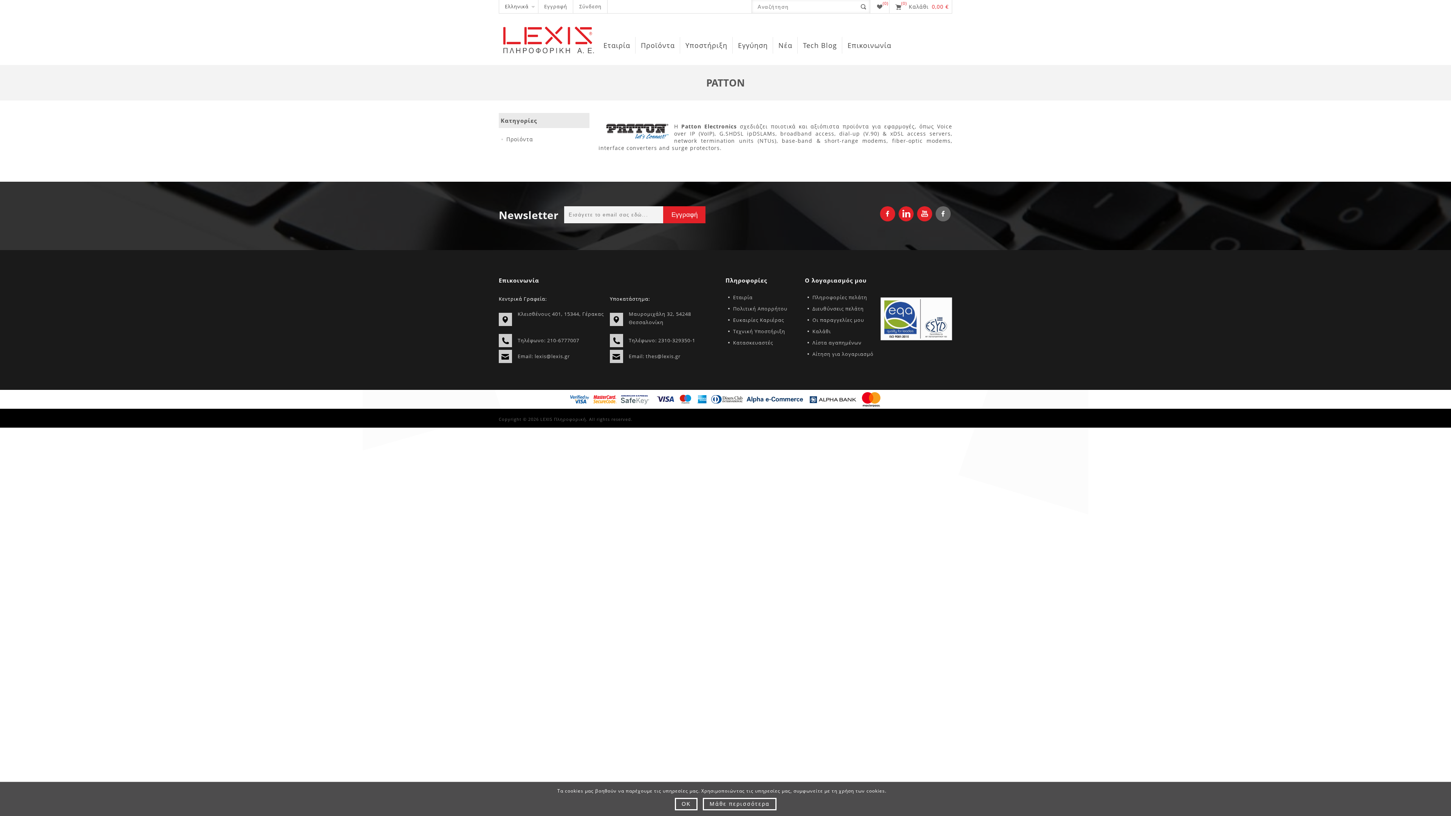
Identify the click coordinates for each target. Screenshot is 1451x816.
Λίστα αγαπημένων (837, 342)
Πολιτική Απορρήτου (760, 308)
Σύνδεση (590, 6)
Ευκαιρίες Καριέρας (758, 320)
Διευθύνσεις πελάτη (838, 308)
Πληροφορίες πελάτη (839, 297)
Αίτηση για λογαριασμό (843, 354)
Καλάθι (821, 331)
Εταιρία (743, 297)
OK (686, 804)
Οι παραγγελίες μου (838, 320)
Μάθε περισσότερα (740, 803)
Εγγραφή (555, 6)
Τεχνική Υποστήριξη (759, 331)
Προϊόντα (519, 139)
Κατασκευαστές (753, 342)
